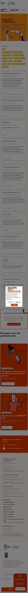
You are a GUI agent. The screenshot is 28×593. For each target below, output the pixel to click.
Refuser (10, 302)
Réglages (18, 302)
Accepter (14, 305)
